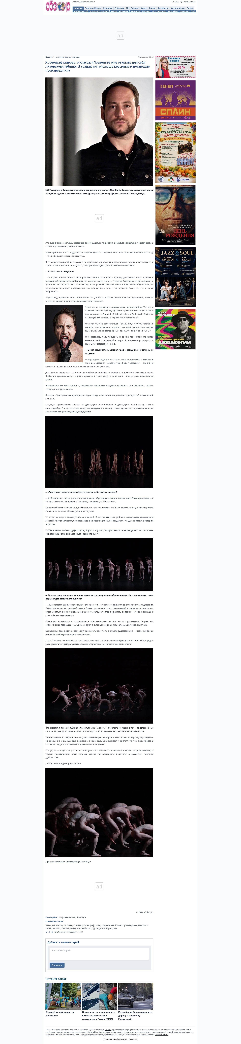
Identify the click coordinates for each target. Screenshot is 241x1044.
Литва (48, 925)
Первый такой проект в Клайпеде (60, 1013)
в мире (114, 11)
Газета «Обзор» (93, 8)
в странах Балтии (63, 57)
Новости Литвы (161, 1034)
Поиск (190, 8)
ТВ (127, 8)
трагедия (78, 925)
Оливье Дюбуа (69, 928)
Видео (143, 8)
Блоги (152, 8)
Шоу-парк (76, 57)
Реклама (107, 8)
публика (56, 928)
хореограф (89, 925)
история (104, 11)
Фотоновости (177, 8)
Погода (134, 8)
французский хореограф (105, 928)
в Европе (146, 11)
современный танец (112, 925)
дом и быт (173, 11)
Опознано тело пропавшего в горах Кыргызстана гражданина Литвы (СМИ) (98, 1015)
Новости (78, 8)
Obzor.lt (108, 1029)
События (119, 8)
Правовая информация (115, 1039)
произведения (130, 925)
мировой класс (84, 928)
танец (98, 925)
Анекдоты (163, 8)
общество (123, 11)
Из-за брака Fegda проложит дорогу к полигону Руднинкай (135, 1015)
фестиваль (57, 925)
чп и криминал (159, 11)
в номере (94, 11)
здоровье (184, 11)
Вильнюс (68, 925)
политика (135, 11)
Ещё (193, 11)
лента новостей (81, 11)
